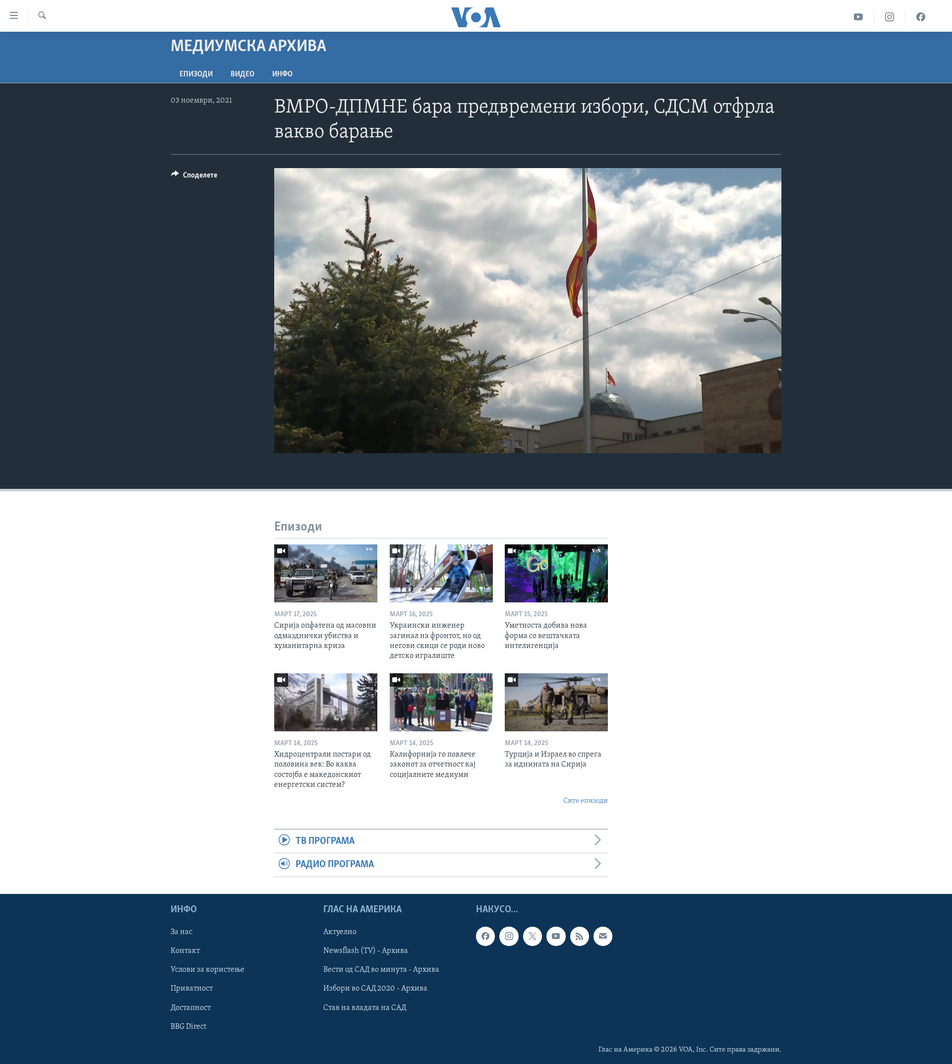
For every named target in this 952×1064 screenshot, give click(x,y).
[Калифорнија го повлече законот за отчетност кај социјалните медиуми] (441, 702)
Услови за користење (207, 970)
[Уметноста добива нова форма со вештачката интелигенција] (556, 573)
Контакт (185, 951)
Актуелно (340, 932)
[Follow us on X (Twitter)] (532, 936)
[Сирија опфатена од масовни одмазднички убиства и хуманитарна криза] (325, 573)
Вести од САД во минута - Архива (381, 970)
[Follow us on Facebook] (485, 936)
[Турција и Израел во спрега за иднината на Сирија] (556, 702)
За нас (181, 932)
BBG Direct (188, 1026)
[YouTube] (858, 17)
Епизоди (196, 74)
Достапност (191, 1007)
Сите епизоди (585, 801)
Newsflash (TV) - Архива (365, 951)
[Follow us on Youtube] (555, 936)
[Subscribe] (603, 936)
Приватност (192, 989)
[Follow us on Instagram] (508, 936)
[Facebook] (920, 17)
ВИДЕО (242, 74)
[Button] (194, 177)
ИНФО (282, 74)
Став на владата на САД (364, 1007)
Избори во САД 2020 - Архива (375, 989)
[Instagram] (889, 17)
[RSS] (579, 936)
